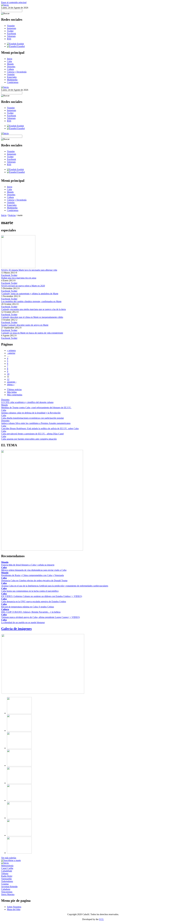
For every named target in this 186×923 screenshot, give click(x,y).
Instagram (11, 28)
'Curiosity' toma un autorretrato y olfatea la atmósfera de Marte (29, 293)
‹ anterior (11, 353)
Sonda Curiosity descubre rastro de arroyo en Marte (24, 325)
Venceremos (6, 892)
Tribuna (4, 873)
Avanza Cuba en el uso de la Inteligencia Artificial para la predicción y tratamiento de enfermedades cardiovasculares (54, 586)
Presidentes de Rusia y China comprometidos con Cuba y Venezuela (32, 575)
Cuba (9, 61)
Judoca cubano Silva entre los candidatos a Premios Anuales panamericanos (35, 423)
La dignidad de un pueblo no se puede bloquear (23, 622)
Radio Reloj (6, 876)
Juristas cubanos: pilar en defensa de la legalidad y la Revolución (30, 413)
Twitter (10, 31)
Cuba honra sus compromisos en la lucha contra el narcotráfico (30, 591)
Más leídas (12, 392)
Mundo (10, 64)
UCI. (101, 919)
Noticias (12, 215)
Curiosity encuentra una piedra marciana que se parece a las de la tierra (33, 309)
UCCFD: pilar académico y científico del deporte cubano (27, 402)
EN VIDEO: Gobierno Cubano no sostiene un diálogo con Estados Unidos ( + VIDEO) (41, 596)
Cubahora (5, 889)
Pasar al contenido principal (13, 2)
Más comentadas (14, 394)
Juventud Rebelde (9, 886)
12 (8, 379)
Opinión (11, 74)
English (20, 43)
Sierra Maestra (7, 894)
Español (21, 46)
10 (8, 374)
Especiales (12, 77)
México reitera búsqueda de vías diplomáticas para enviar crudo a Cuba (33, 570)
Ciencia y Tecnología (16, 72)
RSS (9, 39)
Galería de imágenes (16, 629)
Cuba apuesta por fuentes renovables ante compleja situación (29, 439)
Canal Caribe (7, 868)
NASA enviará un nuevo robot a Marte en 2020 (23, 285)
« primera (11, 350)
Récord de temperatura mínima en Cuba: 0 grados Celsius (27, 606)
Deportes (11, 66)
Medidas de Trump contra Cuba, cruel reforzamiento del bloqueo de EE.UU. (36, 407)
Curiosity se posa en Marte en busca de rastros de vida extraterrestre (32, 333)
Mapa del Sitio (13, 909)
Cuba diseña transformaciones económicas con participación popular (32, 418)
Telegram (11, 36)
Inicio (9, 58)
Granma (5, 884)
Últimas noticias (14, 389)
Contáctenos (12, 82)
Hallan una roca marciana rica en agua (18, 278)
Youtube (11, 25)
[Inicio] (5, 5)
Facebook (11, 33)
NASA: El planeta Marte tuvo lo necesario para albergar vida (29, 270)
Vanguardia (6, 878)
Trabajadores (7, 881)
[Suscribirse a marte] (11, 860)
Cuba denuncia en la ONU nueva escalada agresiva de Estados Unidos (33, 601)
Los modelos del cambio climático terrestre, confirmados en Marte (31, 301)
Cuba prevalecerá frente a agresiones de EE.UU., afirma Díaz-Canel (32, 433)
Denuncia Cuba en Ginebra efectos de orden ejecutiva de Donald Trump (34, 580)
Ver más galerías (8, 857)
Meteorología (7, 865)
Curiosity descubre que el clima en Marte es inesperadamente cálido (32, 317)
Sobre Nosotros (14, 907)
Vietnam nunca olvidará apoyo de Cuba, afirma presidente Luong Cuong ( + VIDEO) (40, 617)
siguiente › (11, 382)
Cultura (10, 69)
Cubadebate (6, 871)
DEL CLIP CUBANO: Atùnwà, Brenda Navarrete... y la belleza (30, 612)
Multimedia (12, 79)
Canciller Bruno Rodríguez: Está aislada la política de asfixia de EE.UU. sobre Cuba (40, 428)
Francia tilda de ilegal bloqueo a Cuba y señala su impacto (27, 565)
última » (10, 384)
